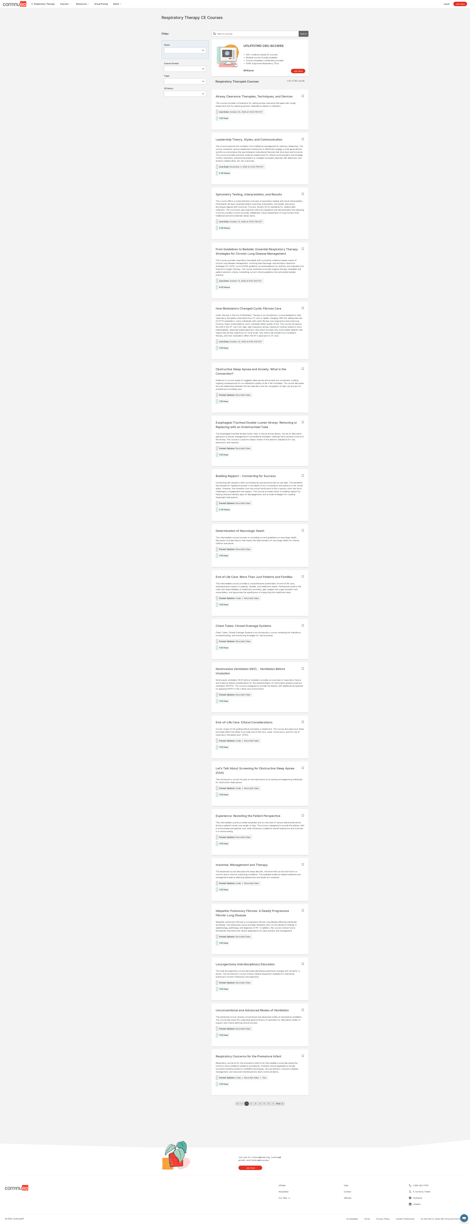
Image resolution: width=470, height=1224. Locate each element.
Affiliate (282, 1185)
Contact (347, 1191)
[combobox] (185, 50)
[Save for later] (302, 95)
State (167, 45)
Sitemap (347, 1198)
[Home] (17, 1188)
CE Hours (168, 88)
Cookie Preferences (405, 1219)
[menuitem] (42, 4)
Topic (167, 76)
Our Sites (283, 1198)
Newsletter (284, 1191)
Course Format (171, 63)
